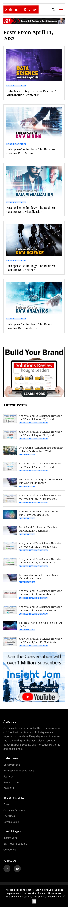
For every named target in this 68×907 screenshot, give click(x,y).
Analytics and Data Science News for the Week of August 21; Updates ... (40, 433)
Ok (34, 901)
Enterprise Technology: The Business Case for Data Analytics (30, 326)
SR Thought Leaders (15, 843)
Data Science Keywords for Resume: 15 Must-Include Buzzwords (32, 93)
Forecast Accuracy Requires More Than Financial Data (38, 576)
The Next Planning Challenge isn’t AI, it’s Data (41, 624)
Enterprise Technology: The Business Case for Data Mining (30, 151)
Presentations (11, 782)
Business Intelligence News (34, 423)
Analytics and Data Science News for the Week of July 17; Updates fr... (40, 560)
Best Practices (16, 86)
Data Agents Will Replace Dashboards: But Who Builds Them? (41, 481)
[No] (63, 896)
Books (6, 804)
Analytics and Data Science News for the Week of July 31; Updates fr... (40, 497)
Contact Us (9, 849)
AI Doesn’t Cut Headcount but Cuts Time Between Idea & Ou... (39, 513)
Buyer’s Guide (11, 821)
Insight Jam (10, 837)
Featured (8, 776)
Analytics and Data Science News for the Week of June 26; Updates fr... (40, 608)
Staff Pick (9, 788)
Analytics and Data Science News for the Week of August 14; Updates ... (40, 465)
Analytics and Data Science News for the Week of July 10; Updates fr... (40, 592)
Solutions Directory (14, 810)
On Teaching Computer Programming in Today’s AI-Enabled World (41, 449)
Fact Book (9, 816)
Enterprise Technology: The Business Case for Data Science (30, 268)
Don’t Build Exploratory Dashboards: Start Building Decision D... (40, 529)
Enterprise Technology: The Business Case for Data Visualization (30, 209)
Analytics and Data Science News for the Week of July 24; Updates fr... (40, 545)
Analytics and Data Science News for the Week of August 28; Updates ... (40, 417)
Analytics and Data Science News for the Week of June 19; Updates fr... (40, 640)
